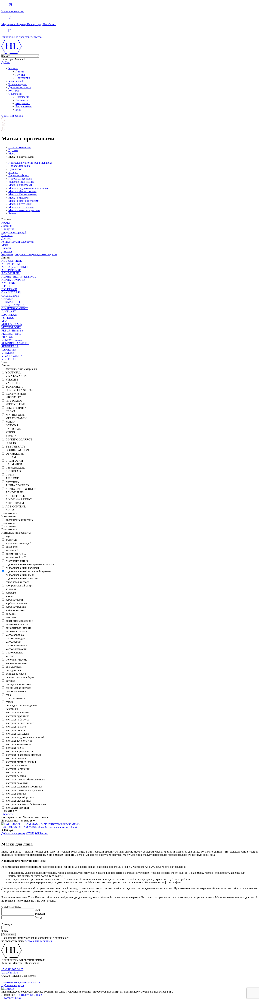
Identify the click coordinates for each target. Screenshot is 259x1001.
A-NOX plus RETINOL (15, 267)
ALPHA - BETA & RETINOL (18, 276)
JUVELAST (8, 311)
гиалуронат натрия (17, 560)
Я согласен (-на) (11, 997)
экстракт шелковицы (18, 800)
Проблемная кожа (19, 165)
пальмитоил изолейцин (20, 677)
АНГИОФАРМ (10, 263)
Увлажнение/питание (21, 181)
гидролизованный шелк (20, 574)
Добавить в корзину (13, 833)
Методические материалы (21, 368)
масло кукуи (13, 641)
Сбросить (7, 814)
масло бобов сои (15, 634)
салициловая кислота (18, 684)
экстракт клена (15, 747)
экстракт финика (16, 793)
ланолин (11, 617)
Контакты (14, 90)
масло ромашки (15, 652)
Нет (7, 62)
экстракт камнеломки (19, 744)
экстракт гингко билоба (20, 723)
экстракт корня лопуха (19, 751)
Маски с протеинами (21, 207)
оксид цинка (13, 670)
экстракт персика (16, 775)
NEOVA (11, 411)
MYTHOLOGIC (11, 327)
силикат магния (15, 698)
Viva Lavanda (16, 81)
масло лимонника (16, 645)
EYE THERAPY (15, 446)
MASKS (6, 321)
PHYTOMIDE (9, 336)
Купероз (13, 172)
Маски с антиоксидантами (24, 210)
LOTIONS (7, 317)
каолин (10, 596)
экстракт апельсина (17, 712)
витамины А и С (16, 553)
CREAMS (7, 298)
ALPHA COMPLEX (13, 279)
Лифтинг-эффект (18, 175)
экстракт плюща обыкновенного (25, 779)
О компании (15, 93)
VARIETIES (8, 349)
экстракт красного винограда (23, 754)
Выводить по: (9, 820)
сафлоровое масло (16, 691)
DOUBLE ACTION (13, 305)
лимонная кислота (17, 624)
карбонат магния (16, 606)
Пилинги (7, 235)
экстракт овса (14, 772)
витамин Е (12, 550)
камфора (11, 592)
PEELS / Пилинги (12, 330)
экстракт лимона (16, 758)
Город (38, 917)
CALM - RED (14, 464)
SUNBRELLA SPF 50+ (15, 343)
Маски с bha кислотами (22, 194)
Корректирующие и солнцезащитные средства (29, 254)
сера (8, 694)
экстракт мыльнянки (18, 765)
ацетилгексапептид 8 (18, 543)
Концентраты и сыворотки (17, 241)
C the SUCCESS (11, 292)
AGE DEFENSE (11, 270)
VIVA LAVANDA (12, 355)
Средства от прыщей (13, 232)
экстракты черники (17, 807)
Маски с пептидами (20, 203)
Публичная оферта (12, 985)
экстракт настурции (18, 768)
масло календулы (16, 638)
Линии (20, 71)
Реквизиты (22, 100)
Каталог (13, 68)
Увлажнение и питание (19, 519)
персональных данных (38, 940)
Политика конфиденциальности (20, 982)
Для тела (6, 251)
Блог (18, 109)
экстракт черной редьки (20, 797)
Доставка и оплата (19, 87)
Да (3, 62)
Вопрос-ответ (24, 106)
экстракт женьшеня (17, 733)
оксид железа (13, 666)
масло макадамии (16, 648)
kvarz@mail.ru (9, 972)
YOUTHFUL (9, 359)
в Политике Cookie (30, 994)
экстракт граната (16, 726)
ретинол (11, 680)
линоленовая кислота (18, 627)
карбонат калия (15, 599)
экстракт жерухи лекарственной (25, 737)
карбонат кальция (16, 603)
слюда (9, 701)
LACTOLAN (9, 314)
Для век (6, 238)
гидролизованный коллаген (22, 567)
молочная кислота (16, 659)
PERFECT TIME (11, 333)
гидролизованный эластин (22, 578)
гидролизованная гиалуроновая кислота (30, 564)
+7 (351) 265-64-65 (12, 969)
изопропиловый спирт (19, 585)
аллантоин (12, 539)
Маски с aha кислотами (22, 191)
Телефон (40, 913)
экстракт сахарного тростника (24, 786)
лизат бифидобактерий (19, 620)
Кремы (5, 222)
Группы (20, 74)
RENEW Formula (11, 340)
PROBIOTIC (13, 397)
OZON (30, 833)
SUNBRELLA (9, 346)
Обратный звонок (12, 115)
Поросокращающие (20, 178)
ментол (10, 656)
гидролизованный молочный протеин (28, 571)
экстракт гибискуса (17, 719)
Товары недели (17, 84)
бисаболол (12, 546)
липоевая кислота (16, 631)
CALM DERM (10, 295)
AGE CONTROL (11, 260)
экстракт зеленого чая (19, 740)
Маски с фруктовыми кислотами (28, 188)
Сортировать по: (11, 817)
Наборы (6, 248)
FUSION (11, 443)
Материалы (12, 481)
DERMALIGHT (10, 301)
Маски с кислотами (20, 184)
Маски (5, 244)
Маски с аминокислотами (23, 200)
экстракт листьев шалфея (21, 761)
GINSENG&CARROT (14, 308)
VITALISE (7, 352)
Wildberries (41, 833)
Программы (23, 77)
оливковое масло (16, 673)
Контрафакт (23, 103)
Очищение (7, 228)
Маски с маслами (18, 197)
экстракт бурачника (17, 715)
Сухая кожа (15, 169)
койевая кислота (15, 610)
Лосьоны (6, 225)
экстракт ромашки (17, 782)
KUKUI (10, 432)
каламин (11, 589)
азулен (9, 536)
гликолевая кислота (17, 581)
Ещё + (12, 213)
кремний (11, 613)
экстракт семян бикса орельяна (24, 790)
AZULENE (8, 282)
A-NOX (10, 510)
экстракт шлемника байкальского (26, 804)
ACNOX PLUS (10, 273)
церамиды (12, 708)
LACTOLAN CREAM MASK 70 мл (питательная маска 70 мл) (39, 827)
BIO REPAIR (9, 289)
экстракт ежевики (16, 730)
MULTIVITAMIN (11, 324)
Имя (37, 909)
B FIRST (6, 286)
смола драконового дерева (21, 705)
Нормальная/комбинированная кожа (30, 162)
